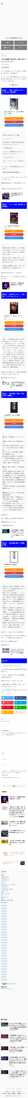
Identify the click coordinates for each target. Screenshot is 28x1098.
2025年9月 (4, 918)
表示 (16, 85)
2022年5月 (4, 977)
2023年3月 (4, 950)
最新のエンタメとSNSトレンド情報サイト (14, 1091)
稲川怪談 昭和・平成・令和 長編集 (12, 415)
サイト (3, 765)
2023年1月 (4, 955)
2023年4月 (4, 948)
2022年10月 (4, 963)
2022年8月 (4, 969)
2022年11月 (4, 961)
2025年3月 (4, 926)
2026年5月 (4, 913)
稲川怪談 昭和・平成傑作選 (10, 564)
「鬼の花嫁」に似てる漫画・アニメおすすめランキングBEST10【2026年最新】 (17, 1049)
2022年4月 (4, 979)
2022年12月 (4, 958)
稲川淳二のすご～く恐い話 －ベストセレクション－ (13, 316)
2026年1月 (4, 916)
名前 (3, 753)
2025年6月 (4, 921)
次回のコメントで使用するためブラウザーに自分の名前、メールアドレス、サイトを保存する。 (14, 771)
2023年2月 (4, 953)
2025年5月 (4, 924)
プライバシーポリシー (10, 1088)
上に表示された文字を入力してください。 (11, 777)
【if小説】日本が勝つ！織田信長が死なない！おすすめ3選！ (17, 842)
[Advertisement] (14, 22)
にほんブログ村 (11, 983)
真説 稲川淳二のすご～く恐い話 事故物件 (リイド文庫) (13, 112)
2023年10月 (4, 937)
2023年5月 (4, 945)
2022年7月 (4, 971)
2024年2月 (4, 932)
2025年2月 (4, 929)
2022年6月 (4, 974)
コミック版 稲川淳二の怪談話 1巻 (11, 226)
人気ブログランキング (7, 988)
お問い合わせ (19, 1088)
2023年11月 (4, 934)
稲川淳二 (8, 721)
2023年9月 (4, 940)
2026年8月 (4, 905)
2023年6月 (4, 942)
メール (4, 759)
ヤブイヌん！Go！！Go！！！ (14, 1093)
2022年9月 (4, 966)
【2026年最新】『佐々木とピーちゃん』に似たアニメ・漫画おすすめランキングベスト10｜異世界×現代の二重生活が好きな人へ (18, 1061)
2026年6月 (4, 911)
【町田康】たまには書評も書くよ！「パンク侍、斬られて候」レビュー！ (17, 823)
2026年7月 (4, 908)
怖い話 (4, 721)
